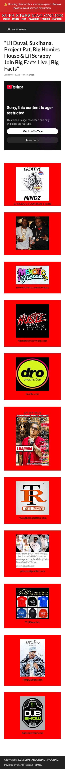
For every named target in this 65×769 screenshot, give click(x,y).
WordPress (23, 764)
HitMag (37, 764)
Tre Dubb (29, 74)
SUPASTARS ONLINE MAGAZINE (40, 759)
